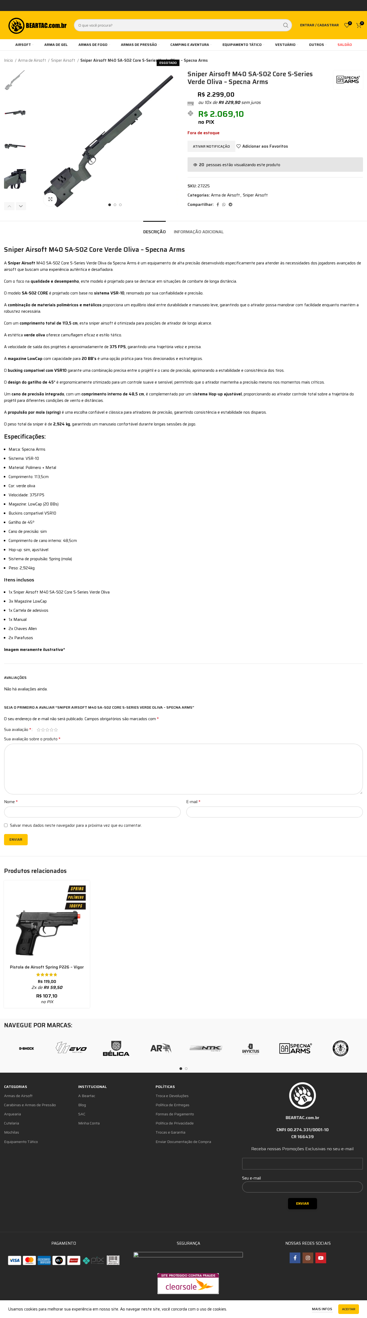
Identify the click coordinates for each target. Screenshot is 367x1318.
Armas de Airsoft (18, 1096)
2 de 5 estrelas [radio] (43, 730)
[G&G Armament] (340, 1048)
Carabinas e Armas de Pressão (30, 1105)
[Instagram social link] (308, 1258)
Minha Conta (89, 1123)
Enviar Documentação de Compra (183, 1142)
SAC (81, 1114)
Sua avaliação (17, 729)
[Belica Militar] (116, 1048)
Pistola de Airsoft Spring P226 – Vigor (47, 967)
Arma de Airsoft (32, 60)
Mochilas (11, 1132)
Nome (11, 802)
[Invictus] (250, 1048)
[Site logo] (37, 24)
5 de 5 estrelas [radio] (56, 730)
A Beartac (86, 1096)
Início (9, 60)
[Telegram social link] (230, 204)
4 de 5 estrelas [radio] (51, 730)
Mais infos (322, 1309)
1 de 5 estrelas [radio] (39, 730)
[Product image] (47, 923)
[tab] (154, 229)
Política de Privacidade (175, 1123)
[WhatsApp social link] (224, 204)
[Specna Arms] (295, 1048)
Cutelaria (11, 1123)
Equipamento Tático (21, 1142)
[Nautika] (206, 1048)
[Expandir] (50, 199)
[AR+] (161, 1048)
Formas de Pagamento (175, 1114)
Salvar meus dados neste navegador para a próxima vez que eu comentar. (76, 825)
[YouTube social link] (320, 1258)
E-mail (193, 802)
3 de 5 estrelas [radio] (47, 730)
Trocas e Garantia (170, 1132)
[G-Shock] (26, 1048)
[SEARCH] (286, 25)
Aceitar (348, 1309)
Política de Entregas (172, 1105)
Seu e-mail (251, 1178)
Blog (82, 1105)
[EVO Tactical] (71, 1048)
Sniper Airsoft (63, 60)
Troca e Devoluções (172, 1096)
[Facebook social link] (218, 204)
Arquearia (12, 1114)
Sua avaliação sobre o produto (32, 739)
